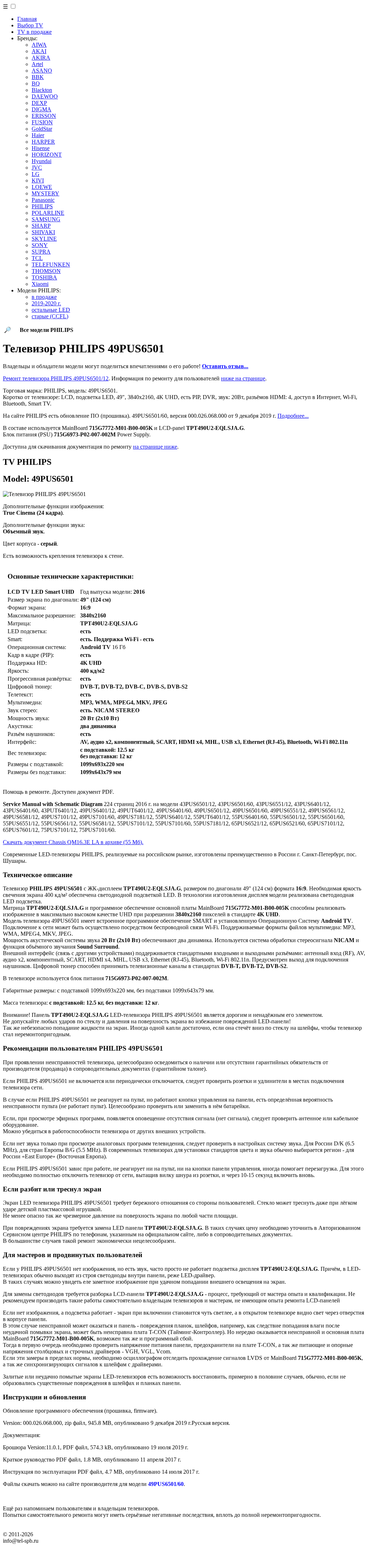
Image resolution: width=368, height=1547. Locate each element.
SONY (40, 245)
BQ (36, 83)
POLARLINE (48, 213)
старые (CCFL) (50, 316)
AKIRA (41, 58)
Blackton (42, 90)
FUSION (42, 122)
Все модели (46, 330)
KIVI (38, 180)
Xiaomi (40, 284)
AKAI (39, 51)
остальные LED (51, 310)
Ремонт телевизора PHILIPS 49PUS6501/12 (56, 378)
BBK (38, 77)
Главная (27, 19)
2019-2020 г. (46, 303)
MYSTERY (45, 193)
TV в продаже (34, 32)
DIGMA (41, 109)
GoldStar (42, 129)
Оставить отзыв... (225, 366)
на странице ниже (155, 447)
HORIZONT (47, 155)
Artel (37, 64)
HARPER (43, 142)
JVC (37, 168)
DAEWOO (45, 96)
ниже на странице (243, 378)
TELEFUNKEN (51, 264)
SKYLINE (44, 239)
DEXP (39, 103)
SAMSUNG (46, 219)
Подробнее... (293, 416)
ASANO (42, 71)
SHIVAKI (43, 232)
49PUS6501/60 (166, 1484)
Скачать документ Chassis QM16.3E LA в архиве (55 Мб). (73, 842)
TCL (37, 258)
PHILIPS (42, 206)
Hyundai (41, 161)
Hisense (41, 148)
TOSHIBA (44, 277)
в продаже (44, 297)
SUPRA (41, 252)
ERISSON (44, 116)
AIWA (39, 45)
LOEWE (42, 187)
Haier (38, 135)
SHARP (41, 226)
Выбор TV (30, 25)
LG (36, 174)
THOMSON (46, 271)
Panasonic (43, 200)
